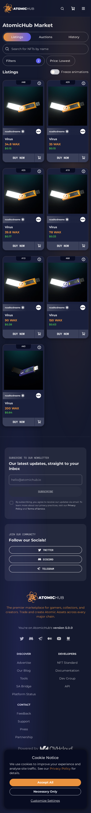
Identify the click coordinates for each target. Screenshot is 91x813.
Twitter (48, 550)
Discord (48, 559)
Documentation (67, 670)
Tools (24, 678)
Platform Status (24, 694)
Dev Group (67, 678)
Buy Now (19, 158)
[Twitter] (22, 638)
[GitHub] (68, 638)
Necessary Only (45, 791)
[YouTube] (59, 638)
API (67, 686)
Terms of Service (36, 508)
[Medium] (50, 638)
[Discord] (31, 638)
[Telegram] (40, 638)
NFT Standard (67, 663)
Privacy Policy (60, 768)
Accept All (45, 782)
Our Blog (24, 670)
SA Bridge (23, 686)
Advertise (24, 663)
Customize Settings (45, 801)
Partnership (24, 737)
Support (24, 721)
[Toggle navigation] (83, 8)
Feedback (24, 713)
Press (24, 729)
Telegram (48, 568)
